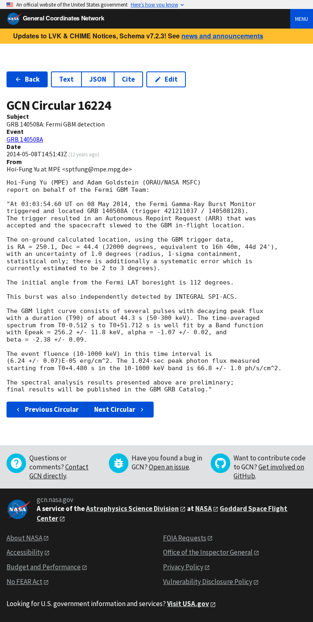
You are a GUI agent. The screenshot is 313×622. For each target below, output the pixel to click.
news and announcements (222, 35)
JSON (97, 79)
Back (32, 79)
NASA (203, 508)
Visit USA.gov (188, 603)
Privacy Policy (183, 566)
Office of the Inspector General (208, 552)
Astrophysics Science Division (132, 508)
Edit (171, 79)
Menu (301, 18)
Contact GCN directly (58, 471)
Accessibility (25, 552)
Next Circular (114, 409)
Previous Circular (52, 409)
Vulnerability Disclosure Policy (207, 581)
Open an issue (169, 466)
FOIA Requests (184, 537)
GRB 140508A (25, 139)
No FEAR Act (24, 581)
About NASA (24, 537)
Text (66, 79)
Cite (128, 79)
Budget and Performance (44, 566)
